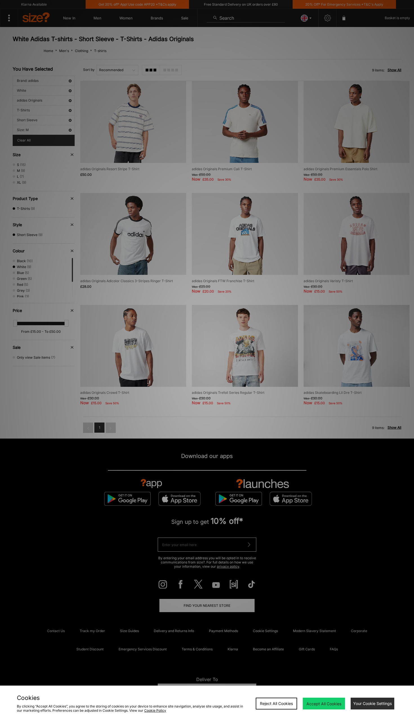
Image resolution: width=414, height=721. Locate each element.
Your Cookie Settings (372, 703)
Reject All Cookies (276, 703)
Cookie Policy (155, 710)
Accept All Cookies (323, 703)
